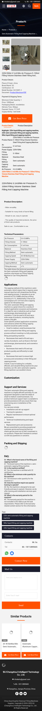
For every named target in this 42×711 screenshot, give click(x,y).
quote (36, 6)
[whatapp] (6, 553)
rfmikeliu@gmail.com (12, 2)
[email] (11, 553)
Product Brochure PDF (18, 92)
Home (4, 30)
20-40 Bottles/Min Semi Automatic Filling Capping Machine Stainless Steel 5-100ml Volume (10, 645)
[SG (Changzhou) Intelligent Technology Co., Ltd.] (11, 6)
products (12, 30)
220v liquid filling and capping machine (18, 528)
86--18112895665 (33, 2)
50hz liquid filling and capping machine (18, 523)
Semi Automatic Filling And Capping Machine (18, 34)
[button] (6, 70)
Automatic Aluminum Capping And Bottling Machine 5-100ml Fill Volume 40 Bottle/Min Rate (30, 645)
